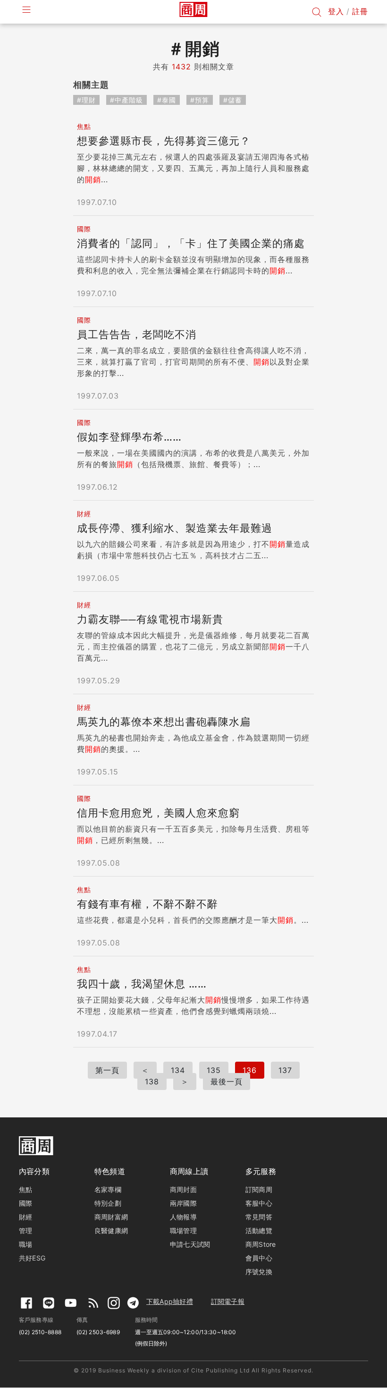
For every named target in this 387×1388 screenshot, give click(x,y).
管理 (25, 1230)
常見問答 (258, 1217)
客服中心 (258, 1203)
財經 (25, 1217)
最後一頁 (226, 1081)
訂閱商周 (258, 1189)
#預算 (199, 100)
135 (214, 1070)
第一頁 (107, 1070)
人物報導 (183, 1217)
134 (178, 1070)
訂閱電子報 (227, 1301)
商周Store (260, 1244)
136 (250, 1070)
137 (285, 1070)
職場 (25, 1244)
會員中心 (258, 1258)
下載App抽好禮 (169, 1301)
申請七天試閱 (190, 1244)
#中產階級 (126, 100)
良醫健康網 (111, 1230)
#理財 (86, 100)
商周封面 (183, 1189)
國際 (25, 1203)
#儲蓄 (232, 100)
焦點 (25, 1189)
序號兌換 (258, 1272)
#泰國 (166, 100)
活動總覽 (258, 1230)
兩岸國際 (183, 1203)
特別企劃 (107, 1203)
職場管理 (183, 1230)
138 (152, 1081)
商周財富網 (111, 1217)
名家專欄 (107, 1189)
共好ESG (32, 1258)
